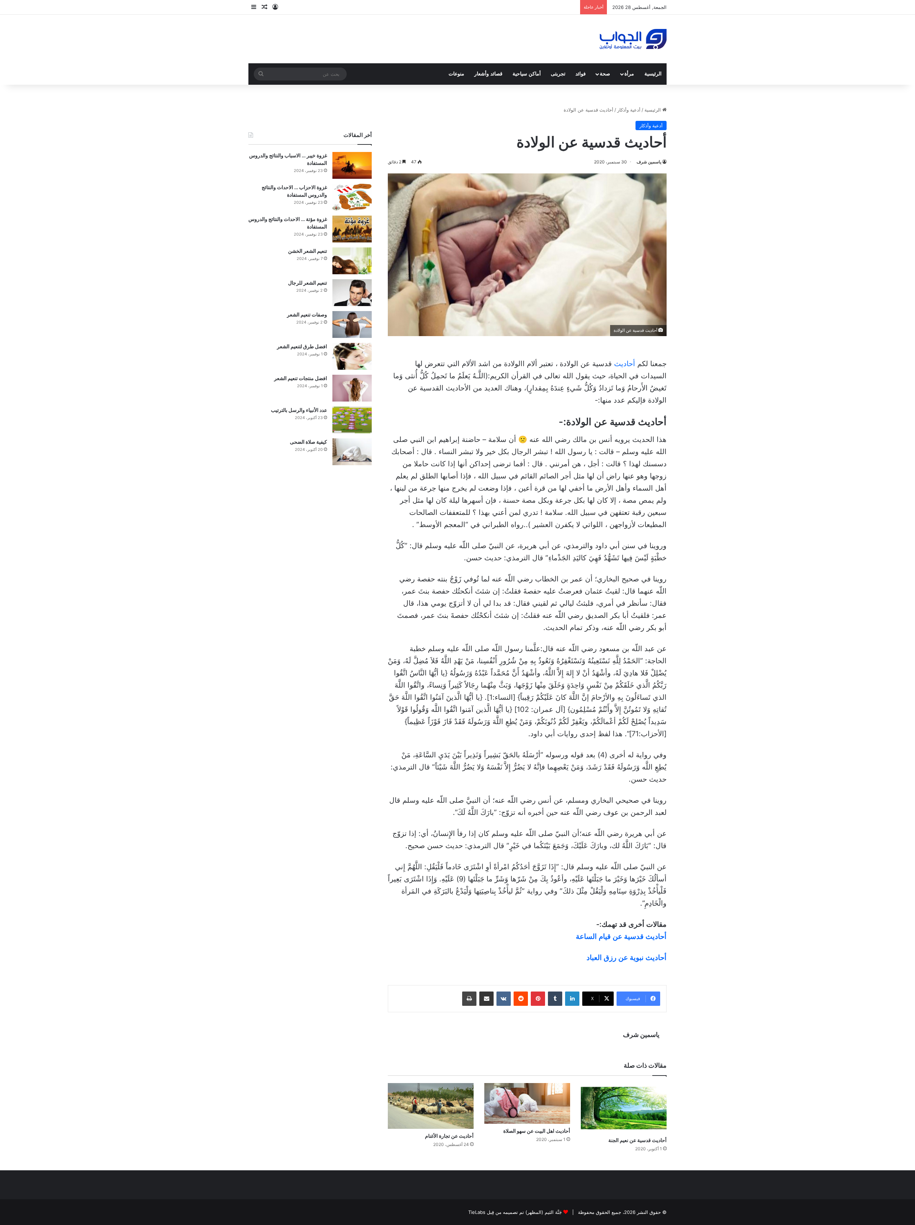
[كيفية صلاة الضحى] (352, 451)
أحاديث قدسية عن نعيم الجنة (637, 1140)
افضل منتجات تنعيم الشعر (300, 378)
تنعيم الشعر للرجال (307, 283)
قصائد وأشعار (488, 74)
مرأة (629, 74)
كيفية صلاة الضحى (308, 442)
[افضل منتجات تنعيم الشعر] (352, 388)
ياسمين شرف (649, 161)
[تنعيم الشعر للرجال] (352, 292)
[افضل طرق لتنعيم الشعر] (352, 356)
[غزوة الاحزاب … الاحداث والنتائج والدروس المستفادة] (352, 197)
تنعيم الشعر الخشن (307, 251)
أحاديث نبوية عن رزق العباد (627, 957)
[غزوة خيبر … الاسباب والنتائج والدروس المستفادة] (352, 165)
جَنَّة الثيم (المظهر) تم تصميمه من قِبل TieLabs (515, 1212)
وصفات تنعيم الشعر (307, 314)
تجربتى (558, 74)
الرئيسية (653, 74)
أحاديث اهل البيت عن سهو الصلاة (536, 1131)
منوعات (456, 74)
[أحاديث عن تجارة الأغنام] (431, 1106)
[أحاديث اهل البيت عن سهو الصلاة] (527, 1103)
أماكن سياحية (527, 74)
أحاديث (624, 363)
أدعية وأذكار (628, 110)
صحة (605, 74)
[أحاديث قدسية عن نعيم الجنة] (624, 1108)
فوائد (580, 74)
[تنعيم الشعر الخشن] (352, 260)
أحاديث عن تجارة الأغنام (449, 1136)
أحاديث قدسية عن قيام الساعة (621, 936)
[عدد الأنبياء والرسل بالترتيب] (352, 420)
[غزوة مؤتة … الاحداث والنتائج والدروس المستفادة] (352, 229)
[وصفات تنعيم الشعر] (352, 324)
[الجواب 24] (633, 39)
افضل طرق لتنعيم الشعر (302, 346)
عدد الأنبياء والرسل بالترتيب (299, 410)
